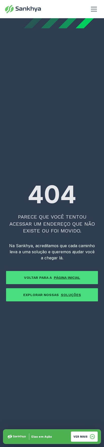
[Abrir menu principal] (94, 9)
